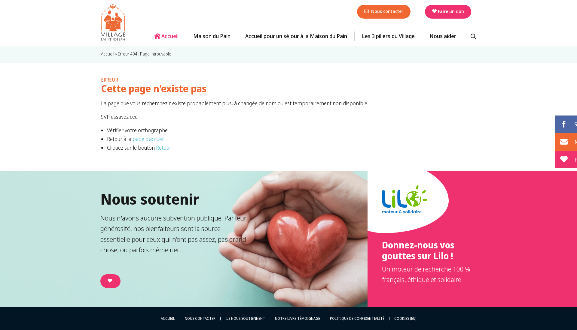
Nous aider (442, 36)
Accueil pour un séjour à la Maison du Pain (296, 36)
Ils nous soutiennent (245, 318)
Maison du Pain (211, 36)
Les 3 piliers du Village (388, 36)
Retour (163, 147)
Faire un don (451, 11)
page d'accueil (148, 138)
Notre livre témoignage (297, 318)
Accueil (169, 36)
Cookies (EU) (405, 318)
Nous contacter (386, 11)
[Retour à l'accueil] (113, 22)
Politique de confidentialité (357, 318)
